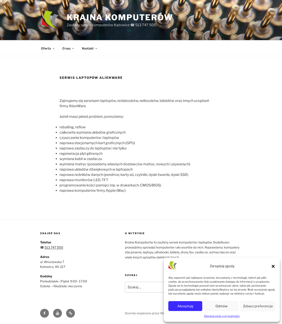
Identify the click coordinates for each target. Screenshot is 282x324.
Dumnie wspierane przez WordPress (150, 313)
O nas (66, 48)
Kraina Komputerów (120, 17)
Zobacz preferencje (258, 306)
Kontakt (88, 48)
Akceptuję (185, 306)
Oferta (46, 48)
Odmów (221, 306)
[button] (273, 266)
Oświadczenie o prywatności (222, 316)
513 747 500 (54, 247)
